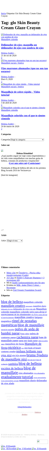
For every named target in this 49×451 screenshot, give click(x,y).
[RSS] (25, 421)
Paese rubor (24, 334)
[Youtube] (32, 421)
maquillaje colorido (33, 302)
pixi (22, 348)
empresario (29, 306)
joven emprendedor (40, 377)
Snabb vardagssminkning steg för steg (28, 282)
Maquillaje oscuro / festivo (12, 63)
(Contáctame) (34, 163)
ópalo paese (33, 340)
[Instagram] (11, 421)
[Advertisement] (24, 203)
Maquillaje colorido (9, 39)
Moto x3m (11, 273)
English (28, 448)
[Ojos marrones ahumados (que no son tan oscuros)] (24, 60)
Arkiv (3, 240)
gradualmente (11, 377)
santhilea (13, 363)
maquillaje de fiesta (14, 344)
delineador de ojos (7, 309)
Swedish (13, 448)
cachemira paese (27, 337)
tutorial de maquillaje (7, 330)
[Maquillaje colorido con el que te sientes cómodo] (23, 107)
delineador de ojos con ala (24, 309)
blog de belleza (12, 302)
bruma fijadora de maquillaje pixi (24, 357)
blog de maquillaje (31, 325)
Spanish (12, 446)
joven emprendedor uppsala (10, 381)
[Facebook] (3, 421)
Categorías (5, 139)
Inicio (3, 13)
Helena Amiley (7, 53)
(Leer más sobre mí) (18, 163)
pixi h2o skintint (19, 355)
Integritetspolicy (24, 407)
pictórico (14, 347)
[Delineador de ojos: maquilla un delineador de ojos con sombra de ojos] (24, 37)
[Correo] (18, 421)
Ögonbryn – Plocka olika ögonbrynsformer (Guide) (23, 274)
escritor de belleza (12, 368)
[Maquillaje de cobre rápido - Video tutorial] (20, 84)
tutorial (27, 377)
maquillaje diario (39, 306)
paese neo (23, 340)
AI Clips (10, 278)
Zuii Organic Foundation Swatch (27, 290)
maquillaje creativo (13, 305)
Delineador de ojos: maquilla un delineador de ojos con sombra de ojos (22, 46)
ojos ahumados (26, 373)
